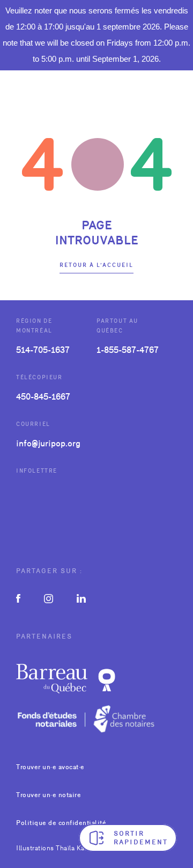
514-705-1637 (43, 350)
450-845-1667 (43, 397)
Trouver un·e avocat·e (50, 767)
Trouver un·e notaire (48, 795)
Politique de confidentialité (61, 823)
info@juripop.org (48, 443)
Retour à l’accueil (96, 265)
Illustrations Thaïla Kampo (57, 848)
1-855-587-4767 (127, 350)
